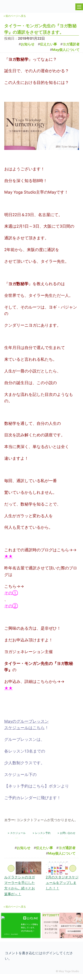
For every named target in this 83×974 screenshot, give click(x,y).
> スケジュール (17, 833)
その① (11, 592)
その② (11, 605)
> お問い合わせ (66, 833)
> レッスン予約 (41, 833)
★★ (8, 556)
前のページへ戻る (14, 15)
